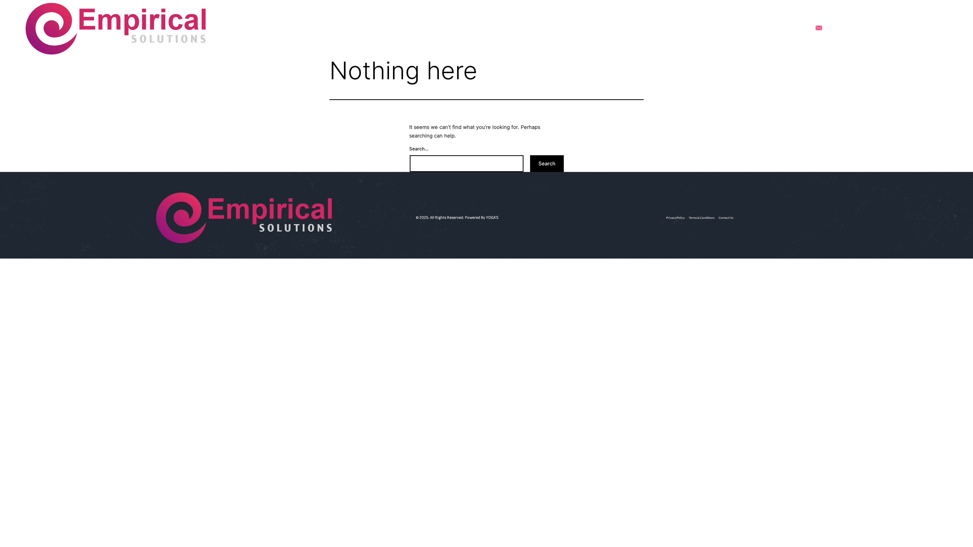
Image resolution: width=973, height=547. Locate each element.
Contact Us (541, 28)
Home (412, 28)
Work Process (474, 28)
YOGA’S (492, 217)
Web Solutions (439, 28)
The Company (508, 28)
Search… (418, 148)
